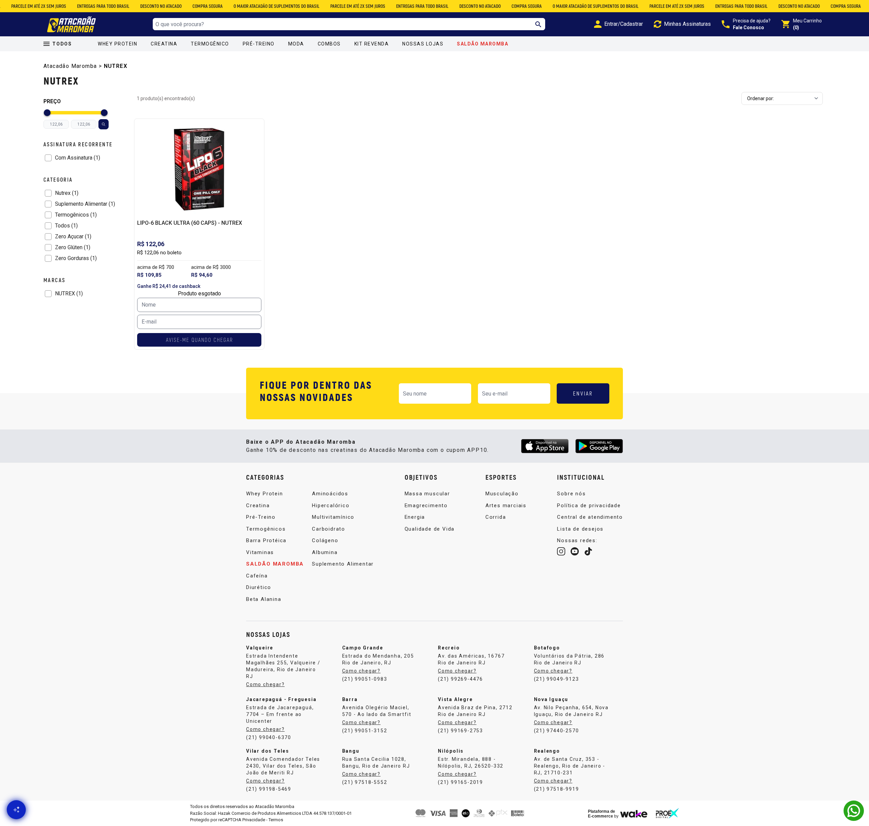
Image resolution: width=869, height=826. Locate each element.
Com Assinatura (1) (77, 157)
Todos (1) (66, 225)
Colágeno (325, 540)
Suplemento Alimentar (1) (85, 204)
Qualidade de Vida (430, 529)
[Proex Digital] (667, 813)
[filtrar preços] (103, 124)
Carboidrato (328, 529)
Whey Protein (117, 44)
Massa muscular (427, 494)
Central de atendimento (590, 517)
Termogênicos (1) (76, 215)
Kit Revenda (371, 44)
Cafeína (257, 576)
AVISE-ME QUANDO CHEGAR (199, 339)
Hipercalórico (330, 505)
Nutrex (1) (66, 193)
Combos (329, 44)
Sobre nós (571, 494)
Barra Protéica (266, 540)
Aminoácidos (330, 494)
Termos (276, 819)
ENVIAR (583, 393)
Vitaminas (260, 552)
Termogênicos (266, 529)
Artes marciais (505, 505)
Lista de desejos (580, 529)
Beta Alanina (263, 599)
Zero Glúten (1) (72, 247)
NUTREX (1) (69, 293)
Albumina (324, 552)
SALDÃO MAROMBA (482, 44)
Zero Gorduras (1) (76, 258)
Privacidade (253, 819)
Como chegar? (265, 684)
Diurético (258, 587)
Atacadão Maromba (70, 66)
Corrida (495, 517)
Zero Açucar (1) (73, 236)
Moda (296, 44)
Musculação (502, 494)
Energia (415, 517)
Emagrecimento (426, 505)
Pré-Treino (259, 44)
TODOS (62, 44)
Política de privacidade (589, 505)
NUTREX (115, 66)
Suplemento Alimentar (343, 564)
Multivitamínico (333, 517)
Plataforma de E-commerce (601, 814)
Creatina (164, 44)
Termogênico (210, 44)
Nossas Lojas (422, 44)
